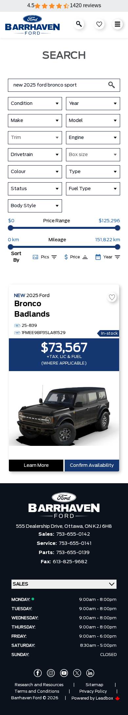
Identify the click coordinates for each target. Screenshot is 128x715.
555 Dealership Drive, (40, 526)
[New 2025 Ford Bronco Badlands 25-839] (64, 416)
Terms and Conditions (36, 691)
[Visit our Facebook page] (38, 673)
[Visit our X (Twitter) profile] (77, 673)
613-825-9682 (70, 562)
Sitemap (94, 685)
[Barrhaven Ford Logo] (32, 25)
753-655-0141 (75, 543)
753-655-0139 (73, 552)
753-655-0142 (73, 534)
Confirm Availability (92, 465)
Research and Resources (39, 685)
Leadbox (105, 698)
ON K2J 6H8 (98, 526)
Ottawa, (74, 526)
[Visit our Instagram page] (51, 673)
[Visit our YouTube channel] (64, 673)
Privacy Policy (93, 691)
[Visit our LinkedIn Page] (90, 673)
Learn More (36, 465)
